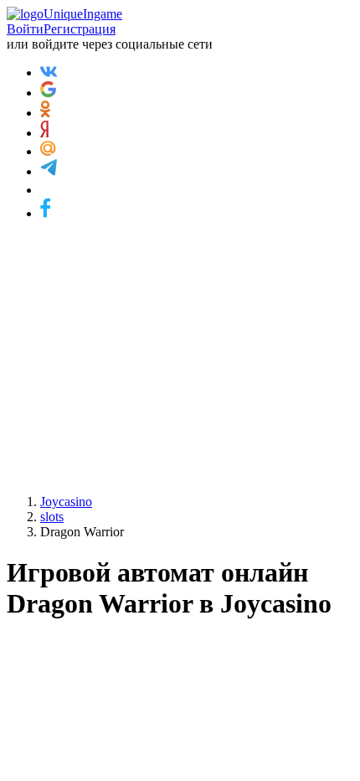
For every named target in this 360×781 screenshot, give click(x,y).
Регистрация (80, 29)
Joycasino (66, 501)
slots (52, 516)
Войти (25, 29)
